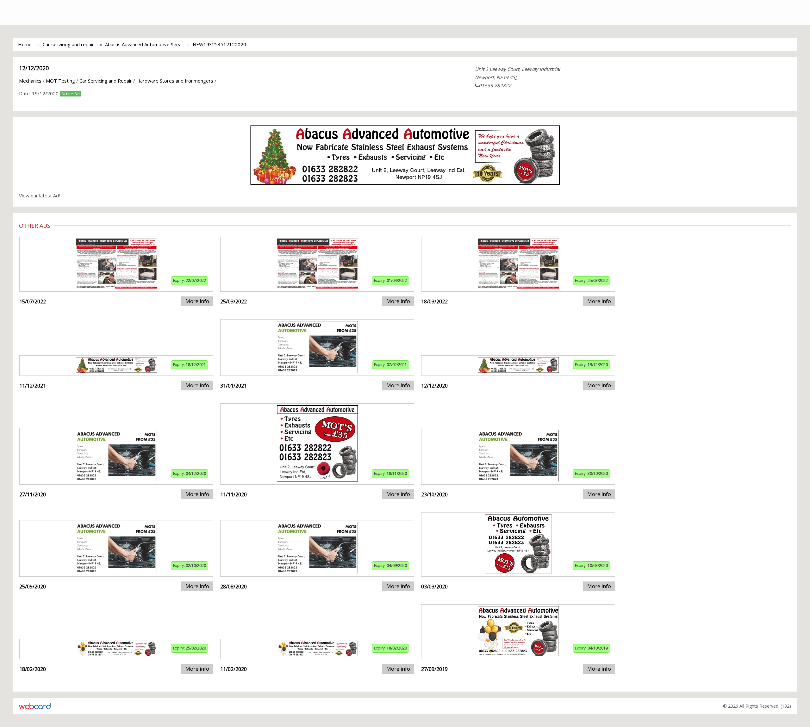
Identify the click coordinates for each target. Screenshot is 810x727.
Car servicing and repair (68, 44)
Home (25, 44)
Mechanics (30, 81)
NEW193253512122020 (219, 44)
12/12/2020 (34, 68)
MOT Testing (60, 81)
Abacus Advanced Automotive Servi (143, 44)
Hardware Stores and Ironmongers (174, 81)
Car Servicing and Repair (105, 81)
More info (197, 301)
